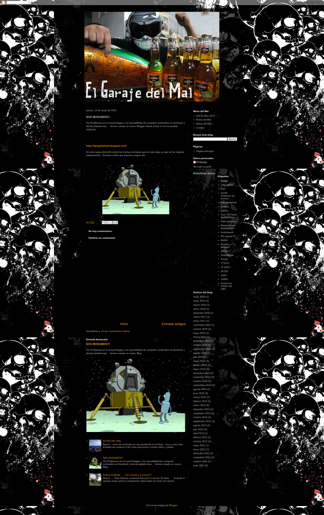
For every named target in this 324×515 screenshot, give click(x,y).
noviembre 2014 (202, 377)
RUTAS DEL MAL (112, 441)
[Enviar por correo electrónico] (103, 222)
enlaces (225, 206)
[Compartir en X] (110, 222)
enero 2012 (199, 449)
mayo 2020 (199, 296)
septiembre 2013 (202, 421)
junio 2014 (198, 393)
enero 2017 (199, 320)
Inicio (124, 324)
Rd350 (224, 240)
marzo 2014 (199, 397)
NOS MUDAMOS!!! (98, 343)
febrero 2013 (200, 437)
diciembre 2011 (201, 453)
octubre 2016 (200, 329)
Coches (200, 127)
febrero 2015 (200, 365)
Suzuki (224, 259)
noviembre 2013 (202, 413)
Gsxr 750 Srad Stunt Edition (228, 216)
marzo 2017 (199, 316)
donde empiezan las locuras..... (228, 195)
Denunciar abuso (204, 173)
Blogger (173, 505)
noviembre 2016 (202, 325)
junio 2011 (198, 465)
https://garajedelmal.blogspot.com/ (106, 145)
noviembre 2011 (201, 457)
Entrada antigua (174, 324)
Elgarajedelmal (229, 202)
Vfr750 (224, 271)
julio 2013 (198, 429)
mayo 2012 (199, 445)
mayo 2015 (199, 361)
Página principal (204, 151)
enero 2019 (199, 309)
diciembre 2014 (201, 373)
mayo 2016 (199, 333)
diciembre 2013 (201, 409)
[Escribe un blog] (106, 222)
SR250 (224, 251)
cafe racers (227, 184)
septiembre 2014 (202, 385)
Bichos (224, 180)
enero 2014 (199, 405)
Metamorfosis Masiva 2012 (228, 227)
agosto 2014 (200, 389)
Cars (223, 188)
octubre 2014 (200, 381)
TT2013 (225, 263)
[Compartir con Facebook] (113, 222)
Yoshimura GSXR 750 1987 (226, 286)
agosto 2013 (200, 425)
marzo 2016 (199, 337)
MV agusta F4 (228, 236)
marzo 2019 (199, 304)
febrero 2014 (200, 401)
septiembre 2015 (202, 349)
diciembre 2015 (201, 341)
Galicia (224, 210)
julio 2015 (198, 357)
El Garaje (202, 162)
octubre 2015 (200, 345)
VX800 (224, 279)
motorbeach (227, 232)
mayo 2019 (199, 300)
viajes (224, 275)
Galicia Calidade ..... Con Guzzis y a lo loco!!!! (127, 475)
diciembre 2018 (201, 313)
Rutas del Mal (203, 119)
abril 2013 (198, 433)
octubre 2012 (200, 441)
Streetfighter (227, 255)
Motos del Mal (203, 123)
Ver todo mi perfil (202, 166)
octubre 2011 (200, 461)
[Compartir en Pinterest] (116, 222)
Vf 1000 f (225, 267)
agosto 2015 (200, 353)
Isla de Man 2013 (205, 115)
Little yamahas (228, 221)
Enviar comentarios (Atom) (115, 331)
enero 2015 (199, 369)
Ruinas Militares (225, 245)
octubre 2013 (200, 417)
